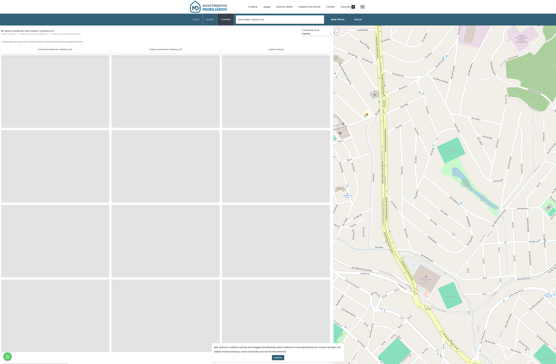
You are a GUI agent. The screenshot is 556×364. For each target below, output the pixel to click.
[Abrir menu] (362, 6)
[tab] (196, 20)
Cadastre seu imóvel (309, 6)
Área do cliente (284, 6)
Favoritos (347, 6)
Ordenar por (310, 30)
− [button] (337, 32)
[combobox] (280, 19)
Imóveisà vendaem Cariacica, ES (55, 49)
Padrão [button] (306, 33)
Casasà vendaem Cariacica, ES (165, 49)
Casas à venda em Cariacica (33, 34)
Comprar (253, 6)
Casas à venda (8, 34)
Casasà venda (276, 49)
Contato (330, 6)
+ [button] (337, 29)
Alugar (267, 6)
